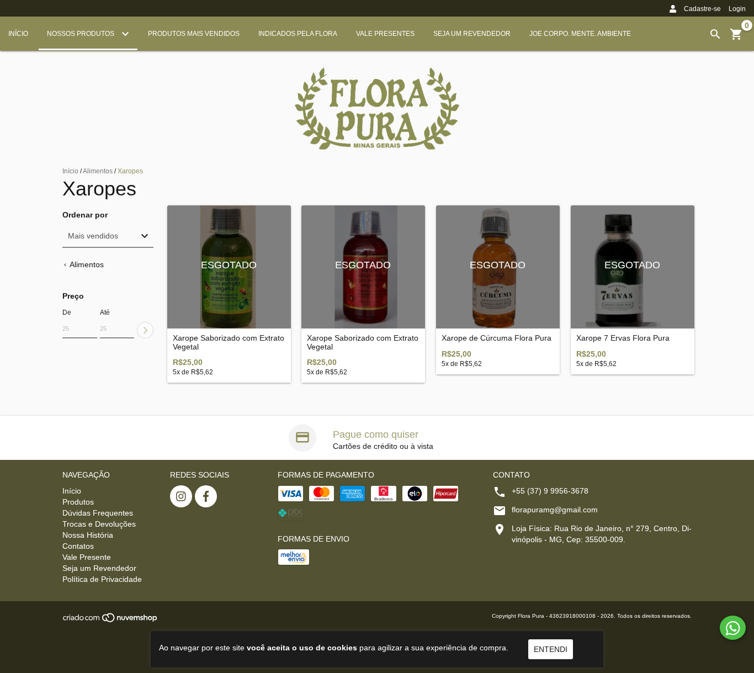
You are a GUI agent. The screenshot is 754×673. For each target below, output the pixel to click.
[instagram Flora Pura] (181, 496)
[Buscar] (715, 34)
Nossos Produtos (81, 34)
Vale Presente (86, 557)
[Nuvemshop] (110, 621)
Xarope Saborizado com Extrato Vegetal (228, 342)
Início (18, 34)
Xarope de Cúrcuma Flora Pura (496, 338)
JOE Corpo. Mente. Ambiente (580, 34)
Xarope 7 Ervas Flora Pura (623, 338)
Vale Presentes (385, 34)
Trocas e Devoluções (99, 524)
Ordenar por (85, 215)
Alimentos (98, 171)
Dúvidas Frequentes (97, 512)
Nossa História (87, 535)
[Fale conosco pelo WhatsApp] (733, 628)
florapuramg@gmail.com (555, 509)
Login (737, 9)
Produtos (78, 501)
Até (105, 312)
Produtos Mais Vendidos (194, 34)
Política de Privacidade (102, 579)
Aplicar (145, 330)
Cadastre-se (702, 9)
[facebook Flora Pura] (206, 496)
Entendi (550, 649)
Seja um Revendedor (472, 34)
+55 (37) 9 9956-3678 (550, 490)
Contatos (78, 546)
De (66, 312)
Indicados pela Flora (297, 34)
